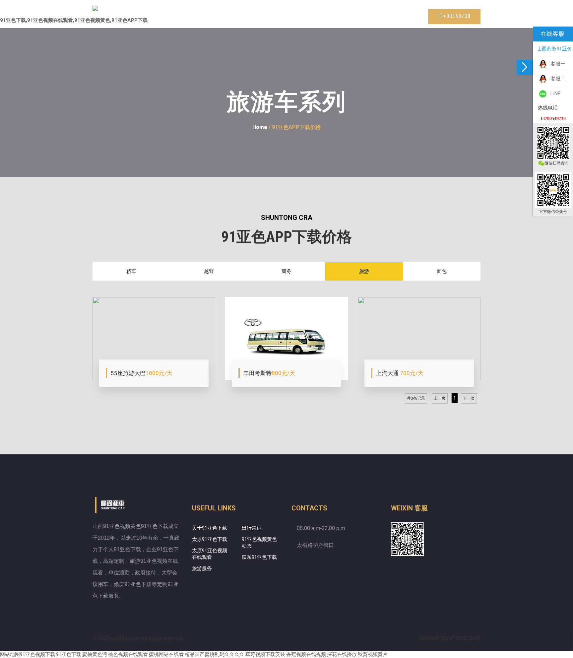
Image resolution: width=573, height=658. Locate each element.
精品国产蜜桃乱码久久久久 (214, 654)
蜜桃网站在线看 (166, 654)
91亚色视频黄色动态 (259, 542)
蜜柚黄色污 (94, 654)
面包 (442, 271)
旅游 (364, 271)
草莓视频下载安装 (265, 654)
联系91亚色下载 (392, 19)
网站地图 (10, 654)
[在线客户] (525, 67)
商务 (286, 271)
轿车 (131, 271)
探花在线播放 (342, 654)
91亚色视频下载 (37, 654)
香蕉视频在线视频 (306, 654)
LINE (554, 94)
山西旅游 (340, 19)
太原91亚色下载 (219, 19)
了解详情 (124, 373)
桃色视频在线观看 (128, 654)
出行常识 (252, 528)
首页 (194, 19)
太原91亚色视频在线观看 (258, 19)
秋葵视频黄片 (373, 654)
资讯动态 (363, 19)
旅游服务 (202, 568)
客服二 (556, 79)
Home (259, 127)
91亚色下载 (68, 654)
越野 (209, 271)
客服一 (556, 64)
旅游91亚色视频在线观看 (304, 19)
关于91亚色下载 (209, 528)
